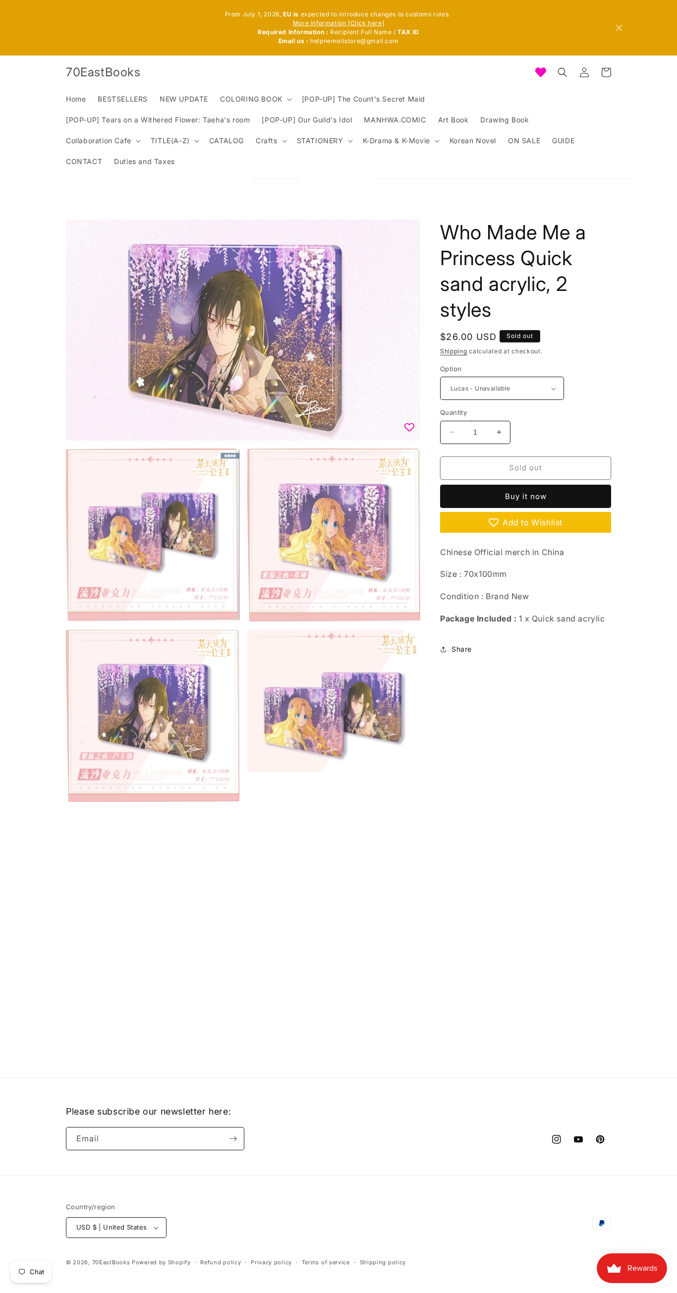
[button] (255, 99)
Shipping (453, 351)
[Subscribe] (233, 1138)
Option (450, 369)
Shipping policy (383, 1261)
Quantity (453, 412)
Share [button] (461, 649)
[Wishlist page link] (540, 72)
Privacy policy (271, 1261)
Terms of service (326, 1261)
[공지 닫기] (619, 28)
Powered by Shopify (161, 1262)
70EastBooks (111, 1262)
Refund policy (220, 1261)
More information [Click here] (338, 23)
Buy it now (526, 496)
